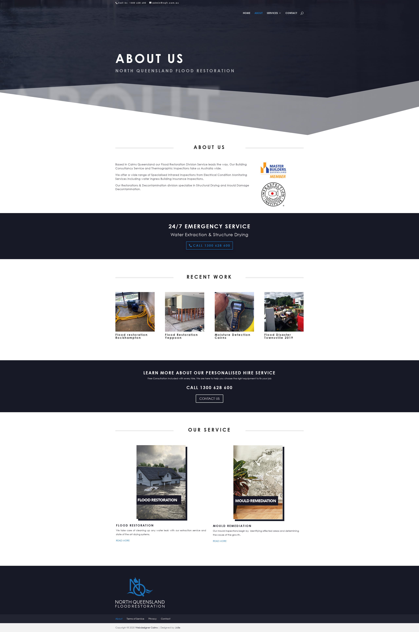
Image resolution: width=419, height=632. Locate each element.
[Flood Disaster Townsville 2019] (284, 330)
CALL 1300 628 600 (211, 245)
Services (272, 13)
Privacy (152, 618)
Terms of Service (135, 618)
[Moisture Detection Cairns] (234, 330)
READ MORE (123, 540)
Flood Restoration (135, 525)
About (259, 13)
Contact (291, 13)
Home (246, 13)
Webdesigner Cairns (146, 627)
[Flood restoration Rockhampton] (135, 330)
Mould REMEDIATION (232, 526)
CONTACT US (209, 398)
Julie (177, 627)
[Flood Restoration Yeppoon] (184, 330)
